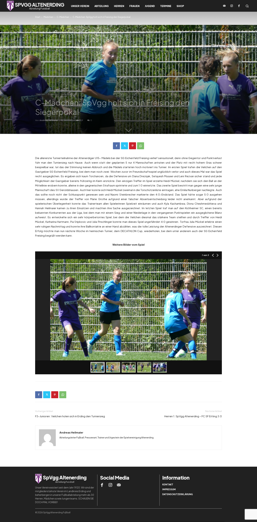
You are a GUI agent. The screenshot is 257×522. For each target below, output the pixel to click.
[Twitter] (124, 145)
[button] (247, 6)
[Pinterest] (132, 145)
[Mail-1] (224, 6)
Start (37, 17)
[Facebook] (239, 6)
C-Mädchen (63, 17)
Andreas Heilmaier (49, 120)
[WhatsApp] (140, 145)
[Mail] (119, 485)
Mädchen (48, 17)
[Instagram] (231, 6)
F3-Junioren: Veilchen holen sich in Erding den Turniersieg (70, 416)
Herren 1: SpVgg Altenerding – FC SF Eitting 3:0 (193, 416)
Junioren (65, 94)
